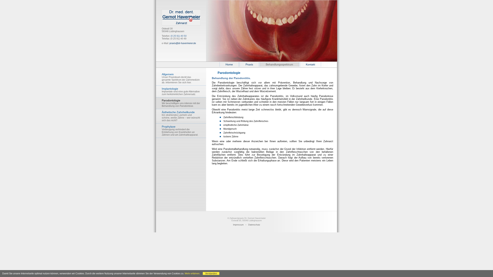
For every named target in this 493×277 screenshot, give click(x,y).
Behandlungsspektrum (279, 64)
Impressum (238, 225)
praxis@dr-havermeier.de (182, 43)
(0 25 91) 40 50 (179, 36)
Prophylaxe (180, 130)
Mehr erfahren (192, 273)
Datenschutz (254, 225)
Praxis (249, 64)
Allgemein (181, 78)
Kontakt (310, 64)
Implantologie (181, 91)
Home (229, 64)
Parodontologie (181, 103)
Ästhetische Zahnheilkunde (181, 116)
